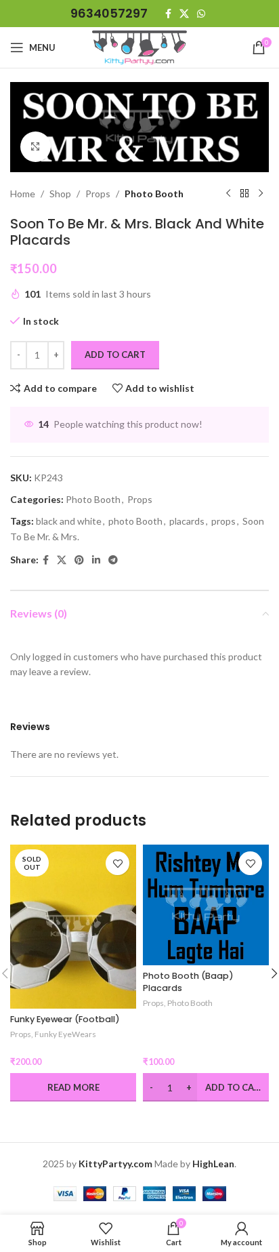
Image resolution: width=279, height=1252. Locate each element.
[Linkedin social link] (96, 560)
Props (97, 193)
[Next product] (261, 194)
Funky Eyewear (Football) (65, 1019)
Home (22, 193)
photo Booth (135, 521)
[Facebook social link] (168, 14)
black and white (69, 521)
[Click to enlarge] (35, 147)
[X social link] (184, 14)
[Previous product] (228, 194)
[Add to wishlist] (117, 863)
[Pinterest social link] (79, 560)
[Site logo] (139, 46)
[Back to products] (244, 194)
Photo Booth (154, 193)
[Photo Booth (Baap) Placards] (206, 905)
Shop (60, 193)
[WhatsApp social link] (201, 14)
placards (187, 521)
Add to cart (115, 354)
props (223, 521)
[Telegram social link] (113, 560)
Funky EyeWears (65, 1034)
